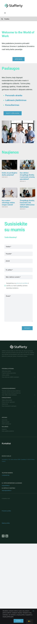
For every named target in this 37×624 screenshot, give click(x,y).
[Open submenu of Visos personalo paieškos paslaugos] (34, 377)
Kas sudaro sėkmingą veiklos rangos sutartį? (8, 202)
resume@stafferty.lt (6, 490)
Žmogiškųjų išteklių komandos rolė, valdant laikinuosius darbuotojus (27, 203)
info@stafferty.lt (6, 485)
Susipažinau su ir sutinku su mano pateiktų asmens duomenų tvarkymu (17, 285)
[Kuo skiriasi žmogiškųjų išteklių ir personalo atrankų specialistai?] (27, 165)
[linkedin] (6, 536)
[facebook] (3, 536)
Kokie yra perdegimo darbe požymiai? (9, 174)
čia (33, 611)
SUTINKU (18, 620)
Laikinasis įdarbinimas (15, 100)
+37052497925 (5, 475)
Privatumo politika (6, 511)
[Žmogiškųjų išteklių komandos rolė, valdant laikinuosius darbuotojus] (27, 192)
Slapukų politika (6, 523)
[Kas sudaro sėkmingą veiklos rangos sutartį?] (9, 192)
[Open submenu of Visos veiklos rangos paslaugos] (34, 395)
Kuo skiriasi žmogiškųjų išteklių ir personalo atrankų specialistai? (27, 176)
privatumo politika (22, 283)
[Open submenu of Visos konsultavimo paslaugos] (34, 406)
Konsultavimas (12, 105)
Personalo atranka (13, 95)
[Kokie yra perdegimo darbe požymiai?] (9, 165)
